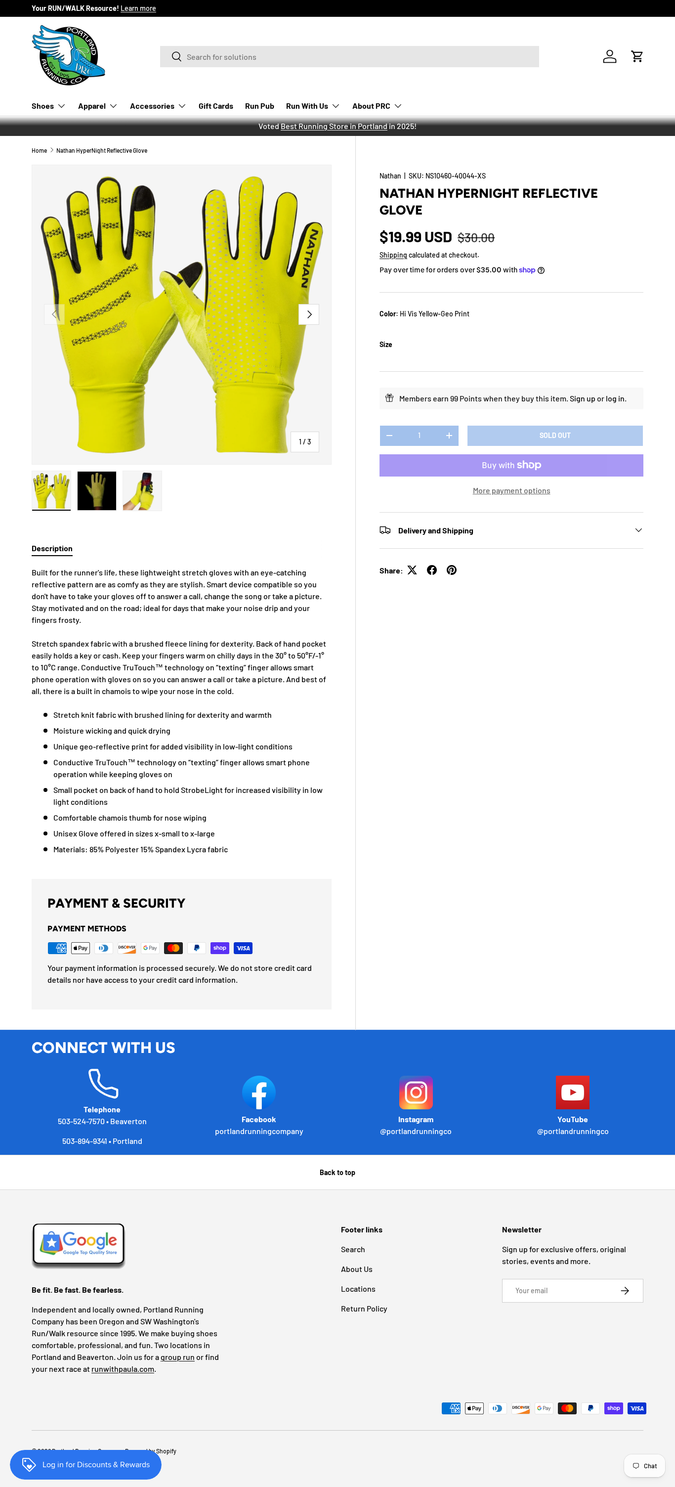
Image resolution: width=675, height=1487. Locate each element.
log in (615, 397)
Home (39, 150)
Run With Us (307, 105)
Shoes (43, 105)
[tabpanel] (182, 711)
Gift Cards (216, 105)
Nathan (390, 176)
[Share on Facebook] (432, 570)
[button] (637, 56)
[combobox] (349, 56)
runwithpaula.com (122, 1368)
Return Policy (364, 1308)
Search (353, 1249)
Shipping (393, 255)
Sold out (555, 435)
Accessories (152, 105)
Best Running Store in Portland (334, 126)
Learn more (138, 8)
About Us (357, 1268)
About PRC (371, 105)
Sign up (582, 397)
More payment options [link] (511, 489)
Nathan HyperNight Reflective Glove (101, 150)
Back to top (337, 1172)
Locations (358, 1288)
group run (178, 1356)
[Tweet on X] (412, 570)
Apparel (92, 105)
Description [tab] (52, 548)
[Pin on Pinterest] (452, 570)
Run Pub (259, 105)
